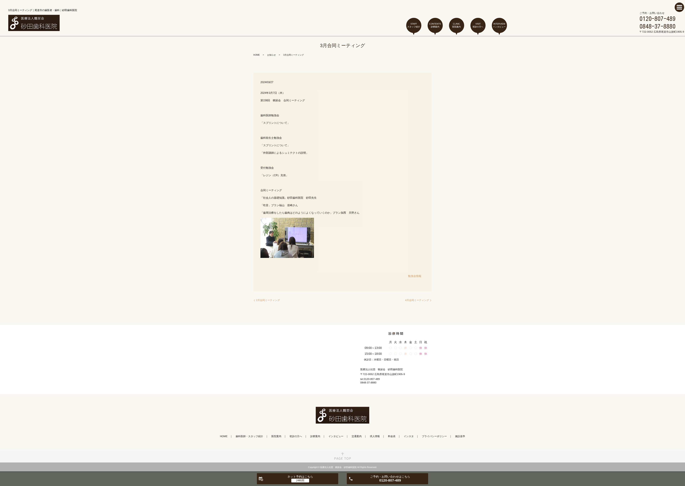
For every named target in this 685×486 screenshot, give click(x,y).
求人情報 (375, 436)
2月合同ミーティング (268, 300)
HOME (256, 55)
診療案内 (315, 436)
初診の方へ (296, 436)
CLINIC (456, 25)
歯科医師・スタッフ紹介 (249, 436)
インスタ (409, 436)
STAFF (413, 25)
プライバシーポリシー (434, 436)
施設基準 (460, 436)
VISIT (478, 25)
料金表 (391, 436)
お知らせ (271, 55)
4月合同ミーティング (417, 300)
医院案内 (276, 436)
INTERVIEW (499, 25)
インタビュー (335, 436)
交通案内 (357, 436)
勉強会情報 (414, 276)
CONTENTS (435, 25)
